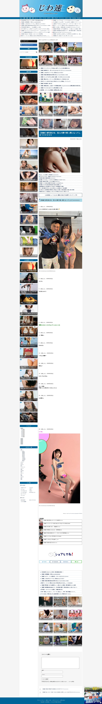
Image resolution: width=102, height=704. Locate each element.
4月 (22, 433)
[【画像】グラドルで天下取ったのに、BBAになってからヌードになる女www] (29, 299)
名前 (43, 670)
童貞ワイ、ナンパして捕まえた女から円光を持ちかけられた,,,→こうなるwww (37, 35)
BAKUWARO (23, 500)
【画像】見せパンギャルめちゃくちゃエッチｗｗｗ (28, 335)
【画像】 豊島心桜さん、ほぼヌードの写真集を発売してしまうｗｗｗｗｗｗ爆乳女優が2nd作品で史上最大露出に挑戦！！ (64, 85)
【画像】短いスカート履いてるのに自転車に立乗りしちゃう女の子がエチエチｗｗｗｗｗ (61, 692)
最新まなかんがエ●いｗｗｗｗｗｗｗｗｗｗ (62, 32)
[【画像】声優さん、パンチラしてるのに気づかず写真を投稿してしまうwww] (29, 289)
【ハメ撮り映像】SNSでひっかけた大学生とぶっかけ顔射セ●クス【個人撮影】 (53, 188)
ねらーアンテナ (23, 493)
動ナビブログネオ (33, 500)
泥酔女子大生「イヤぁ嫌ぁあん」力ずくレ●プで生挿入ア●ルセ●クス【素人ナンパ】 (54, 191)
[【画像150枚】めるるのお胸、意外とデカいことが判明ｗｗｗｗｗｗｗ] (29, 374)
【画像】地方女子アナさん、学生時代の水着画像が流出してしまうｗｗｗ (28, 357)
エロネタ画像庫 (23, 501)
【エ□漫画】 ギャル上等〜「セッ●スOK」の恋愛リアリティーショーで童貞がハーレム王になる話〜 (74, 22)
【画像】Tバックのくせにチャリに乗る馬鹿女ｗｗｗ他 (51, 87)
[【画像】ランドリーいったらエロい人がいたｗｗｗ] (29, 417)
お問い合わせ (62, 700)
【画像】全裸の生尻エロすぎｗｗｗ (26, 388)
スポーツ (66, 18)
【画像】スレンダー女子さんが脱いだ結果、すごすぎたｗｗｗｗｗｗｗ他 (55, 76)
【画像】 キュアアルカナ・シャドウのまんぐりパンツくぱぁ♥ (66, 20)
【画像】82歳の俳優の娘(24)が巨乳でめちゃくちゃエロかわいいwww (35, 25)
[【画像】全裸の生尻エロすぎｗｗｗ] (29, 385)
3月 (22, 434)
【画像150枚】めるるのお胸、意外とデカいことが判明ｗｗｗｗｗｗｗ (28, 378)
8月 (22, 429)
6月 (22, 431)
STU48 (23, 457)
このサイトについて (55, 700)
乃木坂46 (23, 458)
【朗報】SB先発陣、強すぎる (46, 83)
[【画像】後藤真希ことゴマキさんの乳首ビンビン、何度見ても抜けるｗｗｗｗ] (29, 396)
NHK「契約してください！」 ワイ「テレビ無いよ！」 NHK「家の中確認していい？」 (58, 591)
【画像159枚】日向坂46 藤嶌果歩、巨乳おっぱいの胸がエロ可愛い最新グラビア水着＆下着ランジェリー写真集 (28, 410)
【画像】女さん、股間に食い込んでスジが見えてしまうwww (28, 68)
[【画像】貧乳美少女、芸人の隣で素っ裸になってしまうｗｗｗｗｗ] (66, 561)
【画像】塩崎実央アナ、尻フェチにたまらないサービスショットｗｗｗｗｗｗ (55, 70)
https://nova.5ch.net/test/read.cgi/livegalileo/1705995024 (74, 513)
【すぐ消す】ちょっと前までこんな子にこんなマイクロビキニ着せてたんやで (37, 28)
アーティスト (61, 18)
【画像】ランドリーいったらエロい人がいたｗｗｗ (28, 421)
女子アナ (49, 18)
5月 (22, 432)
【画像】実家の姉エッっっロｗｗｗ (26, 323)
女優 (33, 18)
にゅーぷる (23, 495)
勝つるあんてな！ (33, 492)
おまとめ (31, 487)
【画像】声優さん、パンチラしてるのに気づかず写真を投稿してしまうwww (28, 292)
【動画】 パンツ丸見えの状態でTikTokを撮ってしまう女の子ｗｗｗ (51, 183)
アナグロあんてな (24, 490)
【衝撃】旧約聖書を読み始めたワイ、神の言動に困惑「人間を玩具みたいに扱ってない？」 (72, 30)
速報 (27, 18)
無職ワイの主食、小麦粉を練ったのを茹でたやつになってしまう (66, 27)
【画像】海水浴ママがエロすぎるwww (27, 345)
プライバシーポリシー (41, 700)
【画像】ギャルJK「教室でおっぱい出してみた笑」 (28, 314)
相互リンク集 (48, 700)
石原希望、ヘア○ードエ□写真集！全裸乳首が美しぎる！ (51, 90)
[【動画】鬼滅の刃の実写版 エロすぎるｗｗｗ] (29, 278)
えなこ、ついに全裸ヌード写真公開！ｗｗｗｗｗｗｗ (49, 174)
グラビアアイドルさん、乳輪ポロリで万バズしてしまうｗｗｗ (50, 176)
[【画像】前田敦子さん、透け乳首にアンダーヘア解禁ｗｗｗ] (29, 364)
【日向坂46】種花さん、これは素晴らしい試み (31, 27)
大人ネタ (78, 18)
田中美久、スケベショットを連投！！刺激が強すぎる (52, 589)
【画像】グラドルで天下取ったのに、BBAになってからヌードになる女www (28, 303)
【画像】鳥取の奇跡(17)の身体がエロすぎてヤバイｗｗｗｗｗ (55, 688)
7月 (22, 430)
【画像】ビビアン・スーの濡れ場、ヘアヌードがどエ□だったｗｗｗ (54, 576)
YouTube (74, 18)
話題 (24, 18)
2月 (22, 435)
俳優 (30, 18)
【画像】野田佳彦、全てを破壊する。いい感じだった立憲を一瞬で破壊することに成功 (71, 28)
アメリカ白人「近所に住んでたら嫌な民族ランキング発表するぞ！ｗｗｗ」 (56, 593)
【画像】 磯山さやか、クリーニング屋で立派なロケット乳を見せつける (54, 79)
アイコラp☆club (23, 492)
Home (21, 18)
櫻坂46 (23, 460)
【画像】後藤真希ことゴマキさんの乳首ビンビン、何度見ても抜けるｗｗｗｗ (28, 400)
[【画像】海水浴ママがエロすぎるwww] (29, 342)
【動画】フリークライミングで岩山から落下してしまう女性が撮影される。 (55, 68)
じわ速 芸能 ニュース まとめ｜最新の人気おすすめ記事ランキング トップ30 (61, 195)
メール (43, 674)
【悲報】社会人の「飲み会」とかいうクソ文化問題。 (32, 33)
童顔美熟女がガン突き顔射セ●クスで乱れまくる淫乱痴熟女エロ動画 (51, 186)
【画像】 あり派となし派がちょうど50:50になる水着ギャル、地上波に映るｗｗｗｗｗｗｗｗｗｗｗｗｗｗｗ (76, 33)
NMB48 (23, 452)
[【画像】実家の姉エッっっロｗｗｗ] (29, 321)
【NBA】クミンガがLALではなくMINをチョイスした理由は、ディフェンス (55, 81)
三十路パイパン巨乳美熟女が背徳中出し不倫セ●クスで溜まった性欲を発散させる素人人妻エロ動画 (57, 189)
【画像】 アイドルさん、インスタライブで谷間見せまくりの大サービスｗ (52, 179)
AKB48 (23, 451)
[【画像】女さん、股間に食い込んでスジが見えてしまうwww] (29, 64)
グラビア (56, 18)
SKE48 (23, 453)
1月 (22, 436)
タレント (36, 18)
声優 (52, 18)
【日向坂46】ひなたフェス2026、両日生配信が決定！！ (33, 20)
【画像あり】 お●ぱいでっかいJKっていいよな (63, 35)
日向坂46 (23, 459)
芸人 (70, 18)
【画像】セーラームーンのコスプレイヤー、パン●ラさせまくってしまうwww (37, 30)
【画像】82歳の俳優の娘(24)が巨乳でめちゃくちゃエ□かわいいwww (55, 580)
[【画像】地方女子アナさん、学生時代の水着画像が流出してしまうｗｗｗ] (29, 353)
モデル (40, 18)
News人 (31, 490)
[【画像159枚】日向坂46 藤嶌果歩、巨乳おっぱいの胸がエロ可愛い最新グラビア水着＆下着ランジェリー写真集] (29, 407)
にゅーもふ (23, 489)
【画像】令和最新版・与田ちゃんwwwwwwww (31, 22)
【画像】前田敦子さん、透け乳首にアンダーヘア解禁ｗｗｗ (28, 367)
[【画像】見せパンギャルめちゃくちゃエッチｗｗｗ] (29, 332)
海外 (21, 471)
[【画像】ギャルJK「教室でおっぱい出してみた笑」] (29, 310)
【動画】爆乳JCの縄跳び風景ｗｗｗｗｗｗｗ (47, 178)
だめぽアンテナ (23, 487)
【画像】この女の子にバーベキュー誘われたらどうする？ (33, 23)
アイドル (44, 18)
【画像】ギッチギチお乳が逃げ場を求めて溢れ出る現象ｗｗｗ (50, 184)
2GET (31, 489)
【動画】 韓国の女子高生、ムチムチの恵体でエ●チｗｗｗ (50, 181)
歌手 (21, 465)
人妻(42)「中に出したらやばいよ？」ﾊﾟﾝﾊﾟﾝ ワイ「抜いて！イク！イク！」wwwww (71, 23)
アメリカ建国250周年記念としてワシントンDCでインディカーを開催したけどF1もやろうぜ (40, 32)
